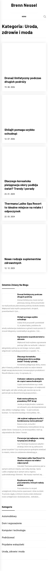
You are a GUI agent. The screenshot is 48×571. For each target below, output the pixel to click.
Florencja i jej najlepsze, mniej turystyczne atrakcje (30, 439)
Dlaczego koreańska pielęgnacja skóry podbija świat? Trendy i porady (21, 184)
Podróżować (8, 537)
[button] (24, 16)
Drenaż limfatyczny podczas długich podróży (22, 80)
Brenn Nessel (24, 5)
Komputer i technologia (13, 530)
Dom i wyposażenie (12, 523)
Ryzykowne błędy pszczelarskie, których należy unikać (30, 482)
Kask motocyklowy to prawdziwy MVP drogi (27, 399)
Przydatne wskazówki (13, 544)
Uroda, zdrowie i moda (13, 551)
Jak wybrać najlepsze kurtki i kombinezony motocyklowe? (30, 419)
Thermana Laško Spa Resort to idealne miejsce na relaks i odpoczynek (23, 207)
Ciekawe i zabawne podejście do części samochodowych (30, 379)
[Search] (45, 16)
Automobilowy (9, 516)
